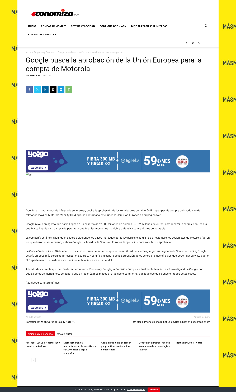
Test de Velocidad (83, 26)
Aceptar (154, 389)
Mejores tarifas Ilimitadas (149, 26)
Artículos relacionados (40, 334)
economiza (35, 75)
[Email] (53, 89)
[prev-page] (28, 360)
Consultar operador (42, 34)
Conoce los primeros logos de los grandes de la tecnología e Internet (154, 346)
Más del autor (64, 334)
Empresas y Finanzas (44, 52)
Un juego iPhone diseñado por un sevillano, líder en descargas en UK (171, 321)
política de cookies (136, 389)
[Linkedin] (45, 89)
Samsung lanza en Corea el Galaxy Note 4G (50, 321)
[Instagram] (192, 43)
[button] (206, 26)
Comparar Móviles (53, 26)
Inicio (32, 26)
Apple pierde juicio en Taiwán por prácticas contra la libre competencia (116, 346)
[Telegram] (61, 89)
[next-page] (33, 360)
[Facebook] (186, 43)
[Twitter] (198, 43)
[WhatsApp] (68, 89)
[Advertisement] (118, 120)
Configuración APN (113, 26)
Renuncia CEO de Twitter (189, 342)
